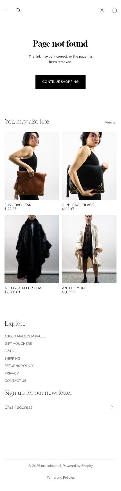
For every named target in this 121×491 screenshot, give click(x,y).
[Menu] (6, 10)
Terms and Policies (61, 477)
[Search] (18, 10)
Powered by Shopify (78, 465)
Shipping (13, 358)
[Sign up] (110, 407)
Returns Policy (19, 366)
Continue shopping (60, 81)
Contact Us (15, 380)
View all (110, 122)
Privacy (12, 373)
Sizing (10, 351)
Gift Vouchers (18, 343)
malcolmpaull (51, 465)
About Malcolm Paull (25, 336)
